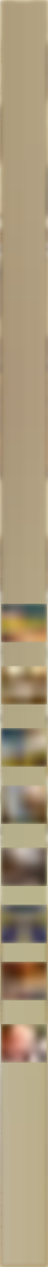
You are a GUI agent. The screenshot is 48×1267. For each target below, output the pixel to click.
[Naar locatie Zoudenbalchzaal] (24, 747)
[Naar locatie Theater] (24, 924)
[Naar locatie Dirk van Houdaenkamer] (24, 867)
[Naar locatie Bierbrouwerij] (24, 804)
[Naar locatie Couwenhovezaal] (24, 623)
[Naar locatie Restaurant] (24, 981)
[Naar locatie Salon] (24, 1043)
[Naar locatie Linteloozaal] (24, 685)
